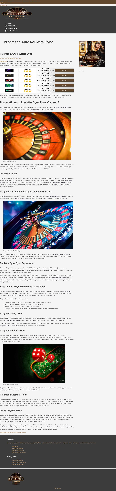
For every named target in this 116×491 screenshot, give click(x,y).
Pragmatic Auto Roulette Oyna (16, 53)
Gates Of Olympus (21, 443)
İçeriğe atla (3, 5)
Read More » (13, 432)
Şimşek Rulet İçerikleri (12, 31)
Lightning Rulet (37, 443)
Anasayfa (8, 23)
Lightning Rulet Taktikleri (48, 443)
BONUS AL (64, 70)
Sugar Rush (57, 443)
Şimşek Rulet (72, 443)
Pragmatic (3, 61)
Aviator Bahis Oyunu (11, 443)
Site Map (58, 488)
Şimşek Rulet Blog (10, 26)
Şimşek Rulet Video (11, 28)
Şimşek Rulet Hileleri (81, 443)
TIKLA (2, 3)
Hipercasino (29, 443)
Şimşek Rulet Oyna (91, 443)
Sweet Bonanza (64, 443)
